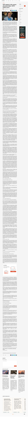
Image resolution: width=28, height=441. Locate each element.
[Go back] (1, 0)
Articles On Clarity (5, 369)
